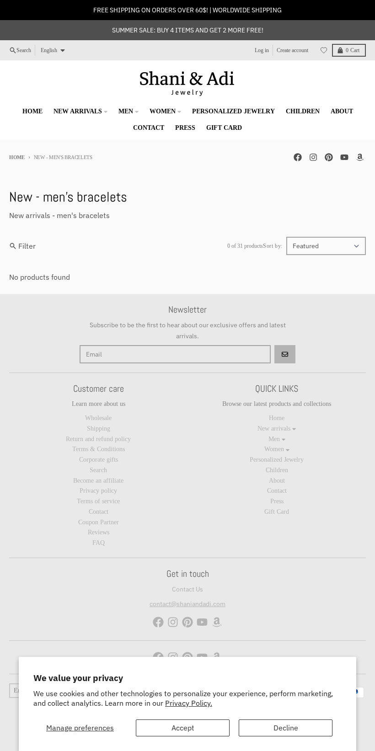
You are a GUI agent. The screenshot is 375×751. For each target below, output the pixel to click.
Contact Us (187, 589)
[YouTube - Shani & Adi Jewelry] (344, 157)
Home (17, 157)
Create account (292, 50)
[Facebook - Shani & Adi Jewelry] (298, 157)
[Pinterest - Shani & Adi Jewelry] (329, 157)
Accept (182, 727)
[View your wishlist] (323, 50)
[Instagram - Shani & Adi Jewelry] (313, 157)
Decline (285, 727)
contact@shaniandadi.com (187, 604)
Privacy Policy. (188, 703)
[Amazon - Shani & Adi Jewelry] (360, 157)
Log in (262, 50)
